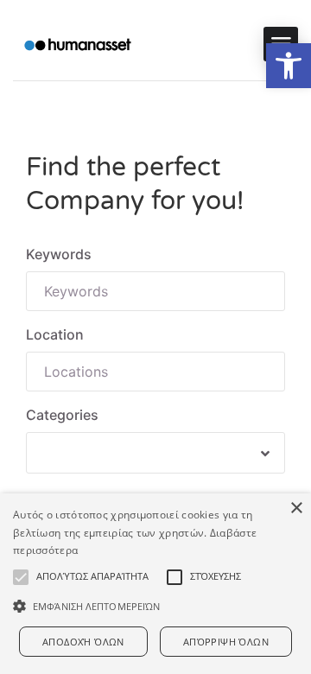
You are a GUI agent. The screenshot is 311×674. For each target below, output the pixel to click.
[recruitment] (78, 44)
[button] (288, 65)
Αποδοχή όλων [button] (83, 641)
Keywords (59, 254)
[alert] (155, 583)
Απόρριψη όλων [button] (226, 641)
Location (55, 334)
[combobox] (155, 453)
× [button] (295, 508)
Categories (62, 414)
